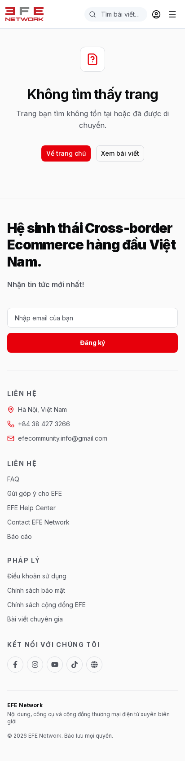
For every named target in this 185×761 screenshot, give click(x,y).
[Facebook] (15, 664)
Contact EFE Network (38, 522)
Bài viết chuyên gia (35, 619)
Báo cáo (19, 536)
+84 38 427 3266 (44, 424)
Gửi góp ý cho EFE (34, 493)
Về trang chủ (66, 153)
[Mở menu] (172, 14)
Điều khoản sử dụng (36, 576)
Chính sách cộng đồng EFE (46, 604)
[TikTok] (74, 664)
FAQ (13, 479)
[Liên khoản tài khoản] (156, 14)
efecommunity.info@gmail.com (62, 438)
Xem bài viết (120, 153)
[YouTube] (55, 664)
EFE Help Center (31, 508)
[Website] (94, 664)
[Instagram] (35, 664)
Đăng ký (92, 342)
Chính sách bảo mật (36, 590)
